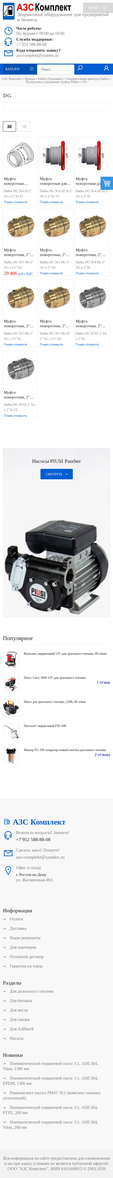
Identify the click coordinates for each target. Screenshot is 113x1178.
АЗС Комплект (12, 79)
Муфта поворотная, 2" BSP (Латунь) (17, 252)
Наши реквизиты (24, 938)
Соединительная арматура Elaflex (87, 79)
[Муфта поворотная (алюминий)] (20, 156)
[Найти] (80, 68)
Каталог (13, 69)
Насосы (16, 1038)
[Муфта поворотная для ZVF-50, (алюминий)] (56, 156)
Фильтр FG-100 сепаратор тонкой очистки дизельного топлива (65, 750)
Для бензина (20, 1000)
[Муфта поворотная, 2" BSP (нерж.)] (92, 298)
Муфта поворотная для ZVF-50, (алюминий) (53, 181)
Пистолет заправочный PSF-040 (45, 726)
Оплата (16, 919)
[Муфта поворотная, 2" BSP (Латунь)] (20, 227)
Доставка (17, 928)
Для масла (18, 1010)
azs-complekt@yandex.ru (37, 55)
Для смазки (19, 1019)
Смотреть (54, 474)
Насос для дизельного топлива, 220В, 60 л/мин (55, 702)
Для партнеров (22, 947)
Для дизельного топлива (31, 991)
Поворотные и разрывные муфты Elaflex (52, 82)
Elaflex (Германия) (50, 79)
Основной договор (26, 956)
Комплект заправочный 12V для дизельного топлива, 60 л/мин (65, 653)
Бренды (30, 79)
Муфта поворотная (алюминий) (14, 181)
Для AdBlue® (21, 1029)
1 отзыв (103, 682)
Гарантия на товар (26, 966)
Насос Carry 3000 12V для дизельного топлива (54, 678)
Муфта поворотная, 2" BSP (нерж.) (88, 323)
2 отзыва (102, 754)
